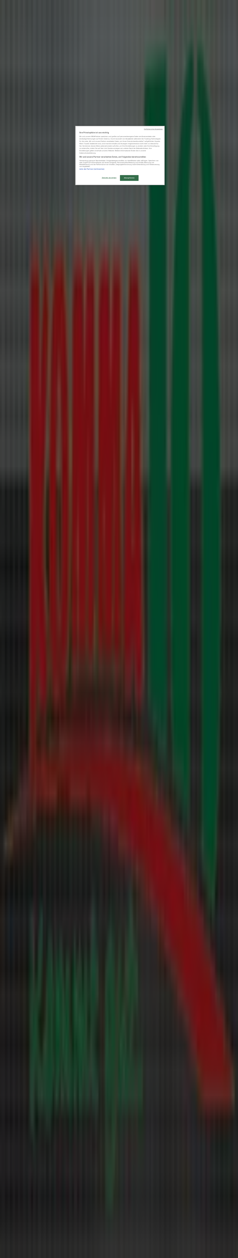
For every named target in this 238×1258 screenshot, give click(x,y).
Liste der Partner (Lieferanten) (91, 169)
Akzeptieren (129, 178)
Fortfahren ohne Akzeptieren (153, 129)
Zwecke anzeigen (109, 178)
